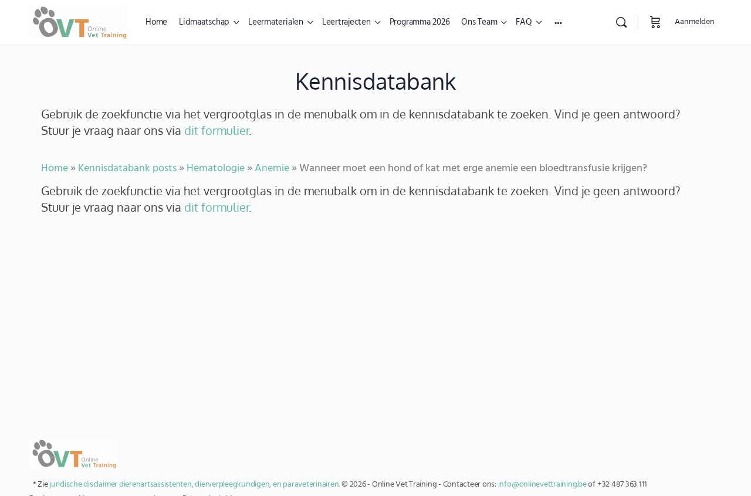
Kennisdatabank (375, 81)
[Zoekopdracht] (621, 22)
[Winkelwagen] (655, 22)
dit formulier (216, 130)
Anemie (272, 168)
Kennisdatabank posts (127, 168)
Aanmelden (695, 22)
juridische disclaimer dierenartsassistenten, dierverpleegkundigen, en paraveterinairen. (194, 484)
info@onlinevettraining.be (542, 484)
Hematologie (216, 168)
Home (54, 168)
